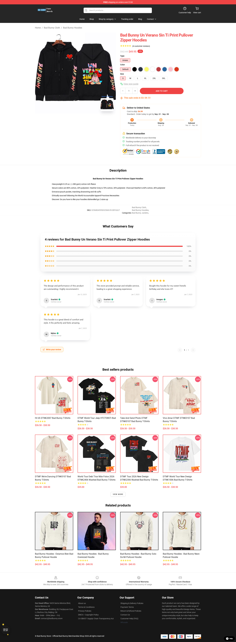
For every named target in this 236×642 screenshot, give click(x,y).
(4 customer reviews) (141, 46)
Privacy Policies (84, 611)
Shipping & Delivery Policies (131, 603)
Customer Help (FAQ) (129, 618)
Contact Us (125, 615)
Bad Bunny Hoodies (72, 27)
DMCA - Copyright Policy (88, 615)
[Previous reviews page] (179, 350)
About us (82, 603)
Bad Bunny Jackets (140, 213)
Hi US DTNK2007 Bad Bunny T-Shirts (52, 418)
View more (118, 494)
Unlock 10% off (5, 629)
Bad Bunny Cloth (52, 27)
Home (38, 27)
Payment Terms (127, 607)
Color (122, 65)
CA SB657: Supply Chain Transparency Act (96, 618)
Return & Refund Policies (130, 611)
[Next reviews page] (193, 350)
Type (122, 56)
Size (122, 74)
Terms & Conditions (86, 607)
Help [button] (231, 639)
